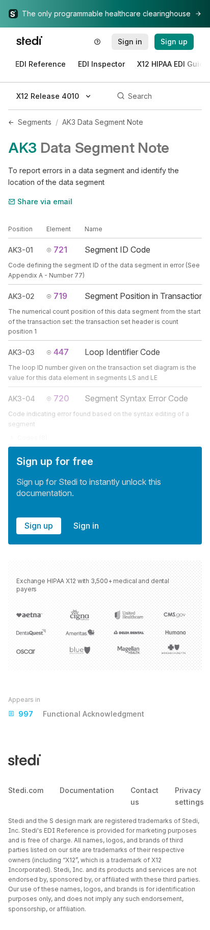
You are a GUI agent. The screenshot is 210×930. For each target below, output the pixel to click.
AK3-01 (20, 249)
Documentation (87, 790)
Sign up (38, 526)
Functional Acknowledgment (81, 713)
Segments (34, 122)
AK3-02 (21, 296)
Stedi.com (25, 790)
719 (60, 296)
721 (60, 249)
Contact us (144, 796)
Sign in (86, 526)
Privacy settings (189, 796)
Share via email (44, 201)
